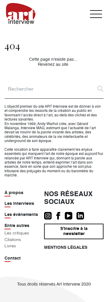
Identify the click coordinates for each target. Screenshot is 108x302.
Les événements (21, 215)
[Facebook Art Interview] (60, 216)
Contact (12, 258)
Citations (12, 239)
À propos (13, 193)
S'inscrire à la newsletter (74, 231)
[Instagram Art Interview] (50, 216)
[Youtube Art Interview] (70, 216)
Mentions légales (65, 247)
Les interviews (19, 204)
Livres (10, 245)
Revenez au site (53, 64)
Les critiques (16, 233)
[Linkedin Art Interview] (81, 216)
